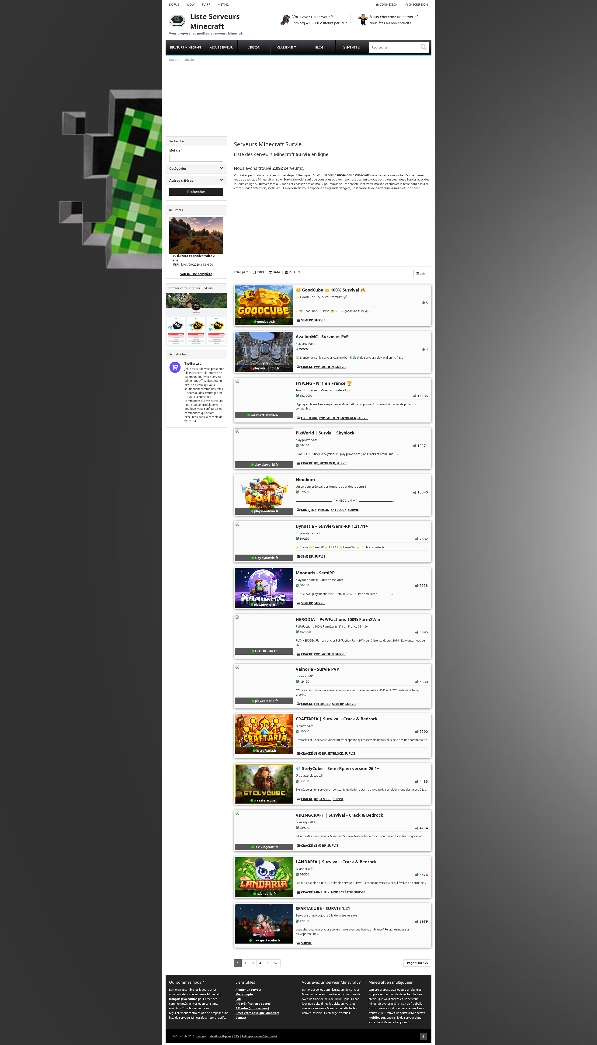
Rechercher (196, 191)
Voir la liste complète (196, 274)
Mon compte (244, 994)
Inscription (418, 4)
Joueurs (294, 272)
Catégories (178, 168)
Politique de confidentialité (259, 1036)
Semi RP (307, 320)
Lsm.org (201, 1036)
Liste (422, 273)
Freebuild (322, 704)
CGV (236, 1036)
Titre (260, 272)
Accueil (174, 60)
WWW (303, 349)
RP (316, 463)
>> (276, 963)
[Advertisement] (305, 99)
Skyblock (348, 418)
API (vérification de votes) (253, 1004)
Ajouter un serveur (248, 990)
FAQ (238, 999)
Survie (189, 60)
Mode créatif (342, 892)
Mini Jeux (308, 510)
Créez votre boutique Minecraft (257, 1013)
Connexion (389, 4)
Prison (324, 510)
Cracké (307, 367)
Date (276, 272)
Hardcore (309, 418)
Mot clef (175, 150)
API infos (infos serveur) (252, 1008)
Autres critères (181, 180)
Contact (241, 1018)
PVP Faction (324, 367)
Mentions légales (220, 1036)
